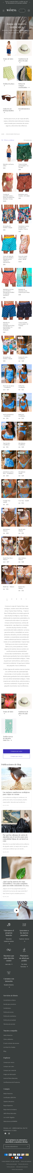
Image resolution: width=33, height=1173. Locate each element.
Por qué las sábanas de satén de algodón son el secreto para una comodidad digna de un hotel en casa (15, 838)
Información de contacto (22, 1166)
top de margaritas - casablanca (8, 415)
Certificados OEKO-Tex (10, 1097)
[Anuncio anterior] (3, 2)
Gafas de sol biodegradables (8, 109)
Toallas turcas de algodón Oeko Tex (8, 738)
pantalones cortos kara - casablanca (8, 472)
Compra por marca (16, 756)
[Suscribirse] (27, 1147)
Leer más (8, 964)
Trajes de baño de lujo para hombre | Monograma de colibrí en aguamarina (8, 259)
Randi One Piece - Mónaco (8, 558)
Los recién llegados (9, 1117)
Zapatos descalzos (9, 1101)
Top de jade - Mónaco (22, 530)
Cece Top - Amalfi (23, 500)
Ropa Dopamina (8, 1105)
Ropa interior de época (10, 1109)
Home (2, 134)
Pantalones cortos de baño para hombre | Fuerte (23, 227)
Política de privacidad (10, 1020)
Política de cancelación (17, 1169)
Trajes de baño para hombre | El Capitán (23, 324)
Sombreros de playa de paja (23, 60)
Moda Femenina (8, 1093)
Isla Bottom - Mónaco (7, 530)
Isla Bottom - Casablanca (22, 443)
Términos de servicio (9, 1024)
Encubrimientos (24, 109)
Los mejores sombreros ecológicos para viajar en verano (16, 793)
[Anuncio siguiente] (30, 2)
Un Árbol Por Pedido (9, 1047)
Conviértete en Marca (10, 1000)
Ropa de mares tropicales (13, 134)
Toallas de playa (8, 84)
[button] (3, 11)
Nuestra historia (9, 985)
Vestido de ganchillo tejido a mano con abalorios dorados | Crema (8, 197)
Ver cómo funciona (24, 965)
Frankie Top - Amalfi (7, 501)
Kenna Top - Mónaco (22, 587)
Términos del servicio (23, 1164)
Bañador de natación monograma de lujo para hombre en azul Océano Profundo (8, 326)
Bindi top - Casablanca (21, 415)
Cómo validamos (8, 1039)
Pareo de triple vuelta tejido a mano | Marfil (22, 258)
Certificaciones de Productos (12, 1082)
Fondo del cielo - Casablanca (23, 357)
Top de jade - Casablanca (7, 443)
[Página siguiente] (26, 599)
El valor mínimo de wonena (11, 1043)
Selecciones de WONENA (10, 1121)
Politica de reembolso (10, 1016)
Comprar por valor (16, 751)
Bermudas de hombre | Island (7, 357)
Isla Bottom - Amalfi (22, 472)
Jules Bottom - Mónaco (22, 558)
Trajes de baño (8, 59)
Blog (5, 1051)
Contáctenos (7, 1008)
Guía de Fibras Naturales (11, 1078)
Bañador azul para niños (8, 165)
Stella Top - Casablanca (21, 386)
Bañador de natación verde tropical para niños (24, 291)
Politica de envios (9, 1012)
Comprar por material (10, 1070)
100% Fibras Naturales (10, 1113)
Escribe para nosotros (10, 1004)
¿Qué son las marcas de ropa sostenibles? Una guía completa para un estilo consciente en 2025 (16, 883)
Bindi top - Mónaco (8, 586)
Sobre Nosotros (8, 1035)
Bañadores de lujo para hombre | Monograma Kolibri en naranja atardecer (8, 292)
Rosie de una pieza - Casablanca (8, 386)
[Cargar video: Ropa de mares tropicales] (16, 910)
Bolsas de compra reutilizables (23, 85)
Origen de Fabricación (10, 1074)
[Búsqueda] (23, 11)
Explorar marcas (24, 939)
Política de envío (11, 1166)
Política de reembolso (26, 1161)
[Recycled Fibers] (3, 369)
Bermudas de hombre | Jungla (7, 226)
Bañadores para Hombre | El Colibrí (24, 195)
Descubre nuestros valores (9, 940)
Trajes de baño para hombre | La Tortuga (23, 166)
